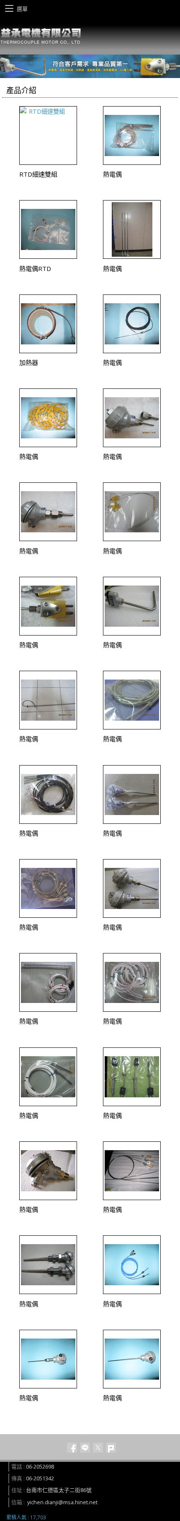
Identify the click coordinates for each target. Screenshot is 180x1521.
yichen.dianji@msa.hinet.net (62, 1502)
